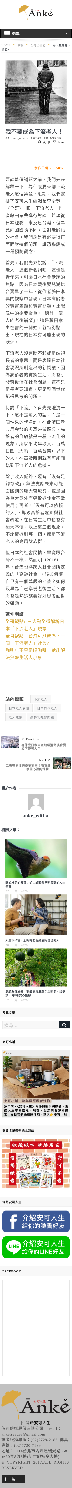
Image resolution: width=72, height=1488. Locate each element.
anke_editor (19, 138)
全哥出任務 (36, 138)
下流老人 (40, 699)
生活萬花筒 (55, 138)
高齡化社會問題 (42, 717)
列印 (46, 142)
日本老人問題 (19, 708)
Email (62, 142)
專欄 (46, 138)
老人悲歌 (15, 717)
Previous (32, 738)
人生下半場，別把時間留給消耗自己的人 (32, 940)
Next (42, 759)
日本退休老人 (47, 708)
